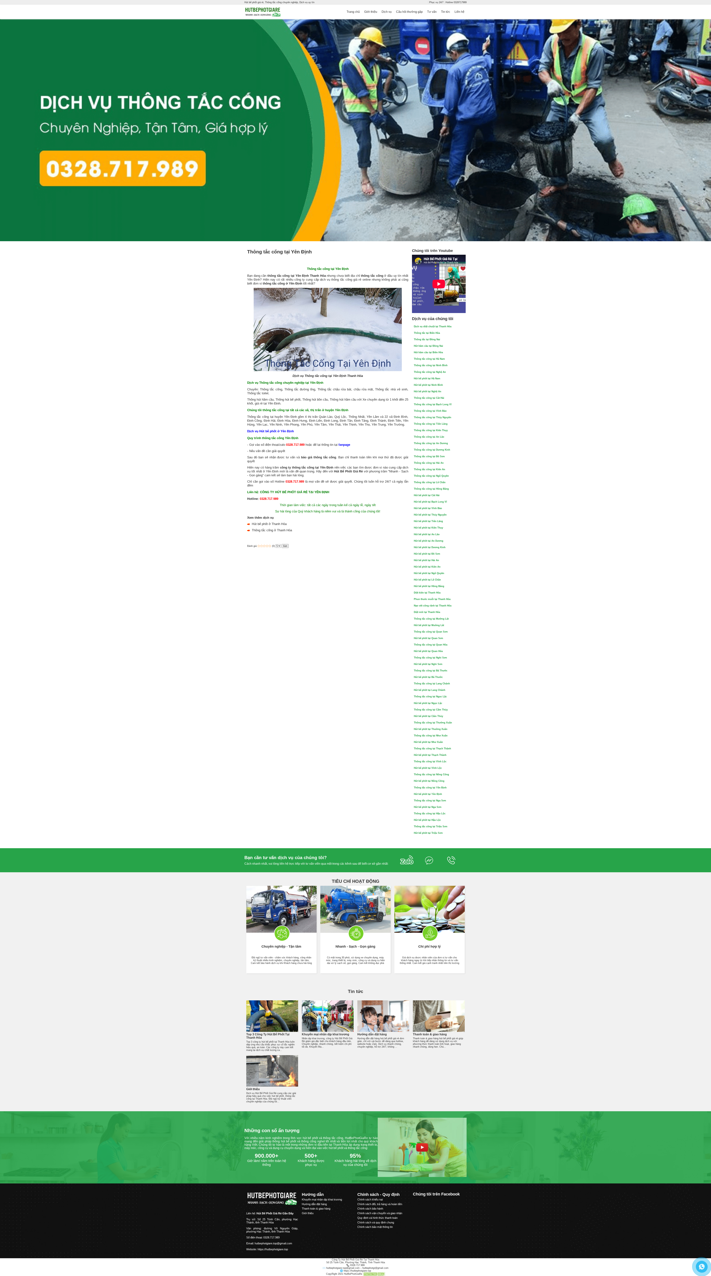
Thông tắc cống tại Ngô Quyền (431, 475)
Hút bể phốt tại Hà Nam (427, 378)
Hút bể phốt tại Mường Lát (429, 625)
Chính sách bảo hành (370, 1208)
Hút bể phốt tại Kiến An (427, 566)
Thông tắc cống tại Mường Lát (431, 618)
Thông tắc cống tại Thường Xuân (433, 722)
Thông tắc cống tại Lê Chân (429, 482)
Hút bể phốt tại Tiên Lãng (428, 521)
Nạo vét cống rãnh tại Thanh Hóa (432, 605)
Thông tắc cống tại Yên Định (430, 787)
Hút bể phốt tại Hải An (426, 560)
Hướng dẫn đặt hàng (372, 1034)
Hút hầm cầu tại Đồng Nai (428, 345)
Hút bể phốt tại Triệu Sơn (428, 833)
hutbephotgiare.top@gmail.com (273, 1243)
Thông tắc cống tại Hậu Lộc (429, 813)
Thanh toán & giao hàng (430, 1034)
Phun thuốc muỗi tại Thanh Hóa (432, 599)
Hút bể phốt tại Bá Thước (428, 677)
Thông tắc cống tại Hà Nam (429, 358)
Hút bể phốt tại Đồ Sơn (427, 553)
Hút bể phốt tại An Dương (428, 540)
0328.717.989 (295, 444)
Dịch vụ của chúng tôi (432, 318)
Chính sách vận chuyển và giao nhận (379, 1213)
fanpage (344, 444)
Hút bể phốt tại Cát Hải (427, 495)
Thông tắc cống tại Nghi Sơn (430, 657)
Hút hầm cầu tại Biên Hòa (428, 352)
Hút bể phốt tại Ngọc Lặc (428, 703)
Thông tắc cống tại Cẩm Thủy (431, 709)
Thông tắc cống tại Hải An (429, 462)
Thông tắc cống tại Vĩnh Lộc (430, 761)
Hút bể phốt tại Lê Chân (427, 579)
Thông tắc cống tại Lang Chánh (432, 683)
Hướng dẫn (313, 1194)
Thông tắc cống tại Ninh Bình (431, 365)
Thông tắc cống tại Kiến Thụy (431, 430)
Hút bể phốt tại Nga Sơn (427, 807)
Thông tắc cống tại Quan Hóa (430, 644)
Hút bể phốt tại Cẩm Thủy (428, 716)
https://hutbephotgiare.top (357, 1270)
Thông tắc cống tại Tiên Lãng (431, 423)
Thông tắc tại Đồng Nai (427, 339)
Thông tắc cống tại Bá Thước (430, 670)
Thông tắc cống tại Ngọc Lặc (430, 696)
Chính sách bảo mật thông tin (375, 1226)
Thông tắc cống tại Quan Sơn (431, 631)
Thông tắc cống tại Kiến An (429, 469)
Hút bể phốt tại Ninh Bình (428, 385)
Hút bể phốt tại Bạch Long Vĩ (430, 501)
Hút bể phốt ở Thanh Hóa (269, 524)
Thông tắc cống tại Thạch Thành (432, 748)
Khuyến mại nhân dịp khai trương (325, 1034)
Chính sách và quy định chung (375, 1222)
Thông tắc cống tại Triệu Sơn (430, 826)
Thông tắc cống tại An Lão (429, 436)
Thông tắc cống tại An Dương (431, 443)
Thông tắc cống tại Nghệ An (430, 372)
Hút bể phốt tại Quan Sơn (428, 638)
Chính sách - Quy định (378, 1194)
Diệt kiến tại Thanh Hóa (427, 592)
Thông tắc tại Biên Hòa (427, 333)
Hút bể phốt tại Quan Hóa (428, 651)
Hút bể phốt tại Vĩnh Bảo (428, 508)
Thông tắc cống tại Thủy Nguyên (432, 417)
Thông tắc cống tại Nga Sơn (430, 800)
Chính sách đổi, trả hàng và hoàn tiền (379, 1204)
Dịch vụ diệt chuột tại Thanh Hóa (432, 326)
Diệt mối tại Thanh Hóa (427, 612)
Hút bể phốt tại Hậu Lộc (427, 820)
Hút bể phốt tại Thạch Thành (430, 755)
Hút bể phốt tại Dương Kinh (429, 547)
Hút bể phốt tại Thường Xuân (430, 729)
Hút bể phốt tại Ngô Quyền (429, 573)
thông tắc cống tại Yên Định (288, 275)
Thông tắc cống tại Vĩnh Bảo (430, 410)
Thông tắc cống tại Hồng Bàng (431, 488)
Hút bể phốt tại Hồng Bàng (429, 586)
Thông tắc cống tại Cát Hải (429, 398)
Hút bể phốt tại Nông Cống (429, 781)
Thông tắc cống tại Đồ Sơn (429, 456)
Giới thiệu (253, 1089)
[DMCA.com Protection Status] (374, 1273)
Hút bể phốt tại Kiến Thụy (428, 527)
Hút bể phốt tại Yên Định (428, 794)
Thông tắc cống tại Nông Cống (431, 774)
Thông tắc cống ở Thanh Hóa (272, 530)
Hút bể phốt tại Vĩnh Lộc (428, 768)
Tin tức (355, 991)
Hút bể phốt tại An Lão (427, 534)
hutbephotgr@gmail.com (375, 1268)
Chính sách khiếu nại (370, 1199)
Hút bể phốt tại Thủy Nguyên (430, 514)
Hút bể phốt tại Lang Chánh (429, 690)
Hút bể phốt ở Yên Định (276, 431)
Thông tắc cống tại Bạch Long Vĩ (433, 404)
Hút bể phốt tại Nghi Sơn (428, 664)
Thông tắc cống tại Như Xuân (431, 735)
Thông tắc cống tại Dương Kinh (432, 449)
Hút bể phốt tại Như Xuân (428, 742)
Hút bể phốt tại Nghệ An (427, 391)
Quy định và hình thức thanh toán (377, 1217)
